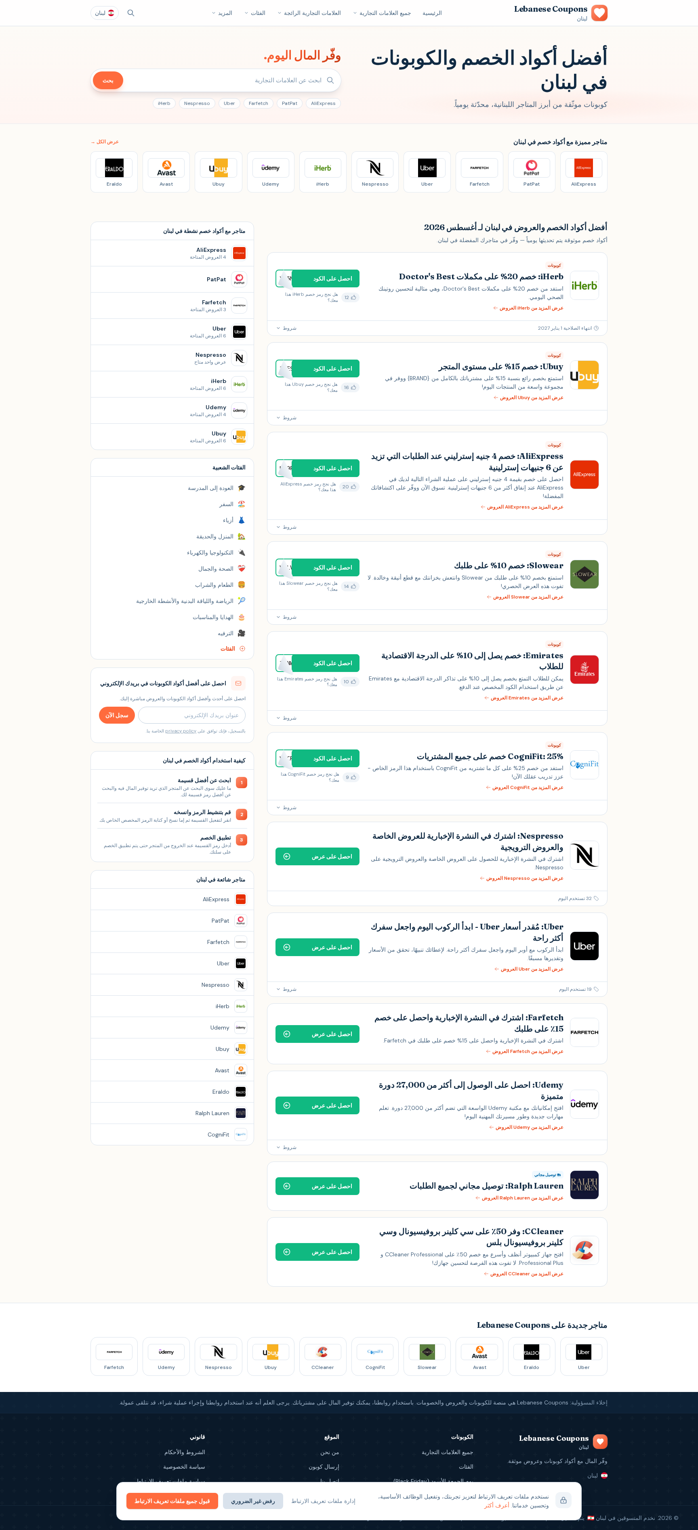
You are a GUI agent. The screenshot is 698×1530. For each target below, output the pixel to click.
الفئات (258, 13)
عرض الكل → (104, 141)
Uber (229, 103)
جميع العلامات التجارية (385, 13)
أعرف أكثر (496, 1505)
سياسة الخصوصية (184, 1466)
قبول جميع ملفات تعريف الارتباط (172, 1501)
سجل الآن (116, 715)
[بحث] (131, 13)
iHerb (164, 103)
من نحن (329, 1452)
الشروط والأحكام (184, 1452)
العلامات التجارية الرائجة (312, 13)
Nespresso (197, 103)
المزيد (225, 13)
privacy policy (180, 731)
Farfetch (258, 103)
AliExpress (323, 103)
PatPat (289, 103)
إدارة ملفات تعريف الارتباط (323, 1501)
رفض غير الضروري (253, 1501)
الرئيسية (432, 13)
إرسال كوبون (324, 1466)
